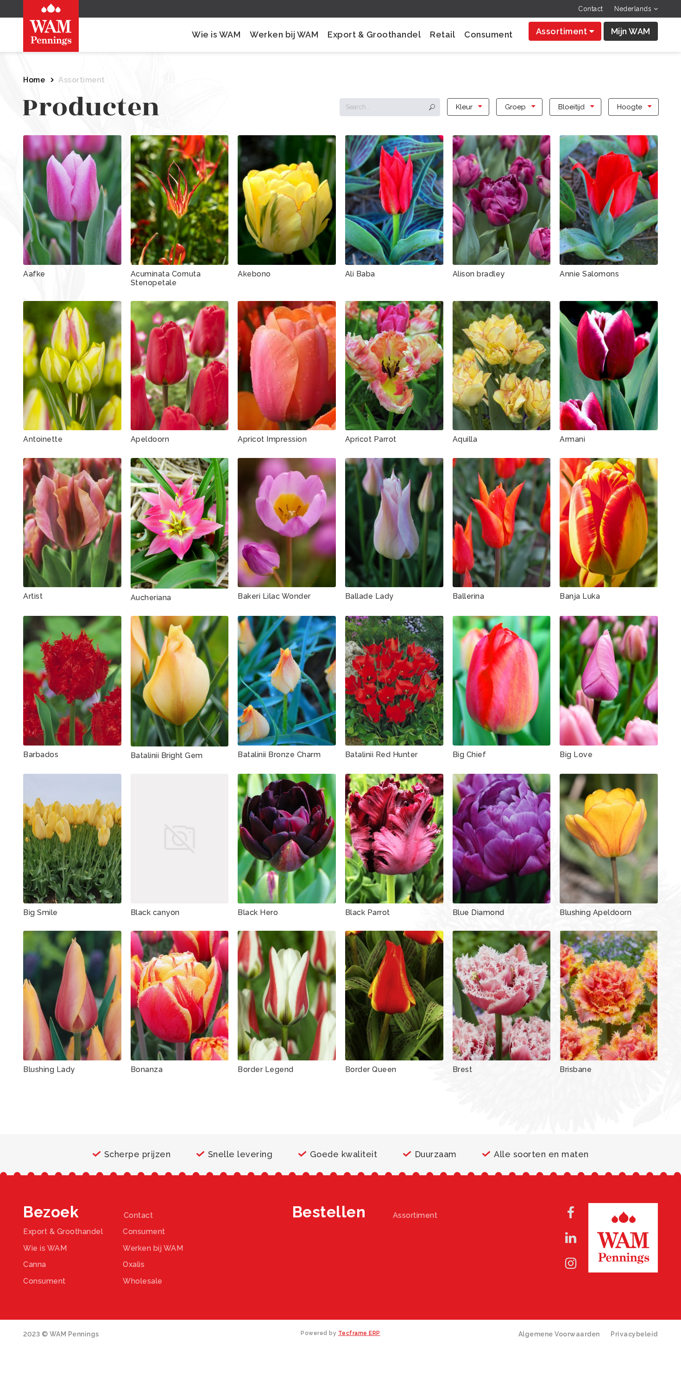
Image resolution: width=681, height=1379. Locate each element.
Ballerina (469, 596)
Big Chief (469, 754)
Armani (572, 439)
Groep (515, 107)
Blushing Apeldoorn (595, 912)
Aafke (34, 274)
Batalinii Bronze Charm (279, 754)
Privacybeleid (634, 1334)
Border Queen (371, 1069)
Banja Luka (580, 596)
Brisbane (576, 1069)
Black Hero (258, 912)
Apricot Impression (272, 439)
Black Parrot (367, 912)
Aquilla (465, 439)
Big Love (576, 754)
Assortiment (562, 31)
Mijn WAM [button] (630, 31)
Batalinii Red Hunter (381, 754)
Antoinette (43, 439)
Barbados (40, 754)
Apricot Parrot (371, 439)
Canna (34, 1264)
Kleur (464, 107)
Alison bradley (479, 274)
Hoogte (629, 107)
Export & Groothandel (374, 34)
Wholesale (143, 1281)
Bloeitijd (571, 107)
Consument (488, 34)
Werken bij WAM (284, 34)
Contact (590, 9)
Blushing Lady (49, 1069)
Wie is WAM (216, 34)
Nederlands (634, 9)
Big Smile (40, 912)
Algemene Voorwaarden (559, 1334)
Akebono (254, 274)
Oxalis (134, 1264)
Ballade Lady (369, 596)
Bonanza (147, 1069)
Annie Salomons (589, 274)
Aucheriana (151, 597)
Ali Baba (360, 274)
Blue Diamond (478, 912)
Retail (442, 34)
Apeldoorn (150, 439)
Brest (463, 1069)
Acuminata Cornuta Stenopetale (166, 278)
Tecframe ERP (359, 1333)
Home (34, 79)
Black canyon (155, 912)
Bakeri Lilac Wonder (274, 596)
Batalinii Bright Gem (167, 755)
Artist (33, 596)
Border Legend (266, 1069)
